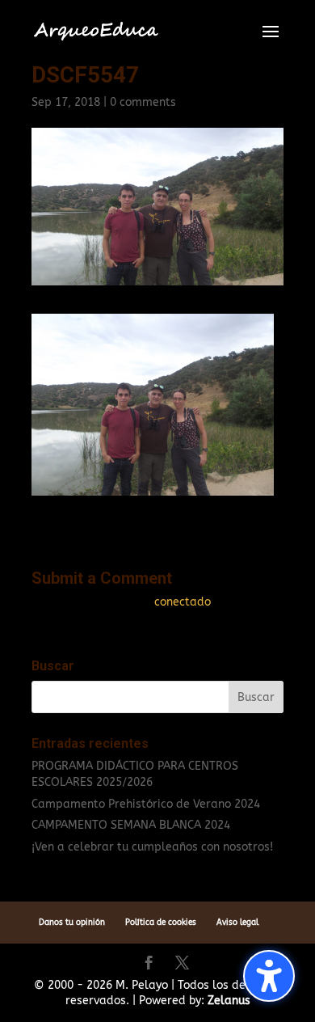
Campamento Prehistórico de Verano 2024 (146, 804)
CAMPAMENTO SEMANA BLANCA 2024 (131, 825)
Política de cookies (160, 922)
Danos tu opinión (72, 922)
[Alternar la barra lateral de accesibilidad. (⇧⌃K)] (269, 976)
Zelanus (229, 1000)
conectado (182, 602)
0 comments (143, 102)
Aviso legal (237, 922)
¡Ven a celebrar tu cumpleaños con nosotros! (152, 847)
